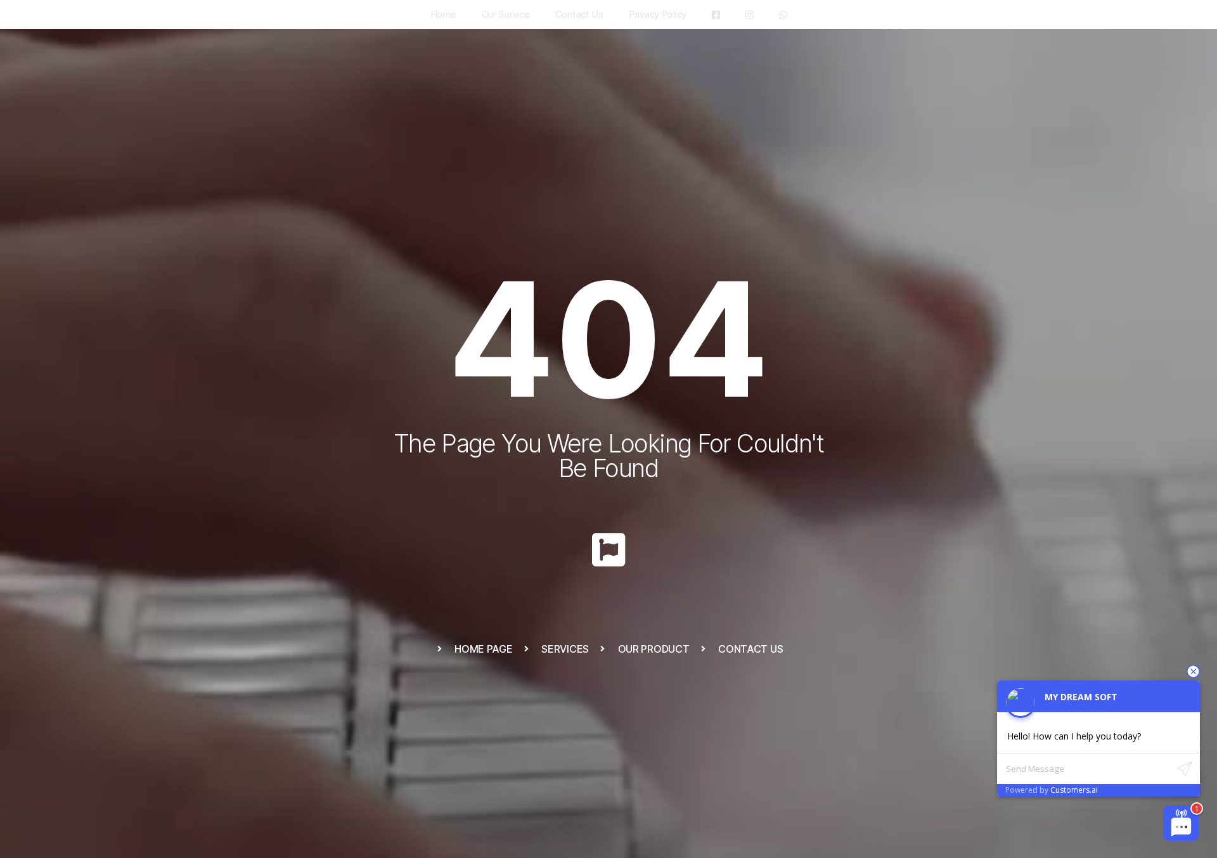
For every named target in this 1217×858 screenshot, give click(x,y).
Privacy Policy (657, 14)
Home (443, 14)
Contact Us (579, 14)
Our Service (506, 14)
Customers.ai (1074, 789)
